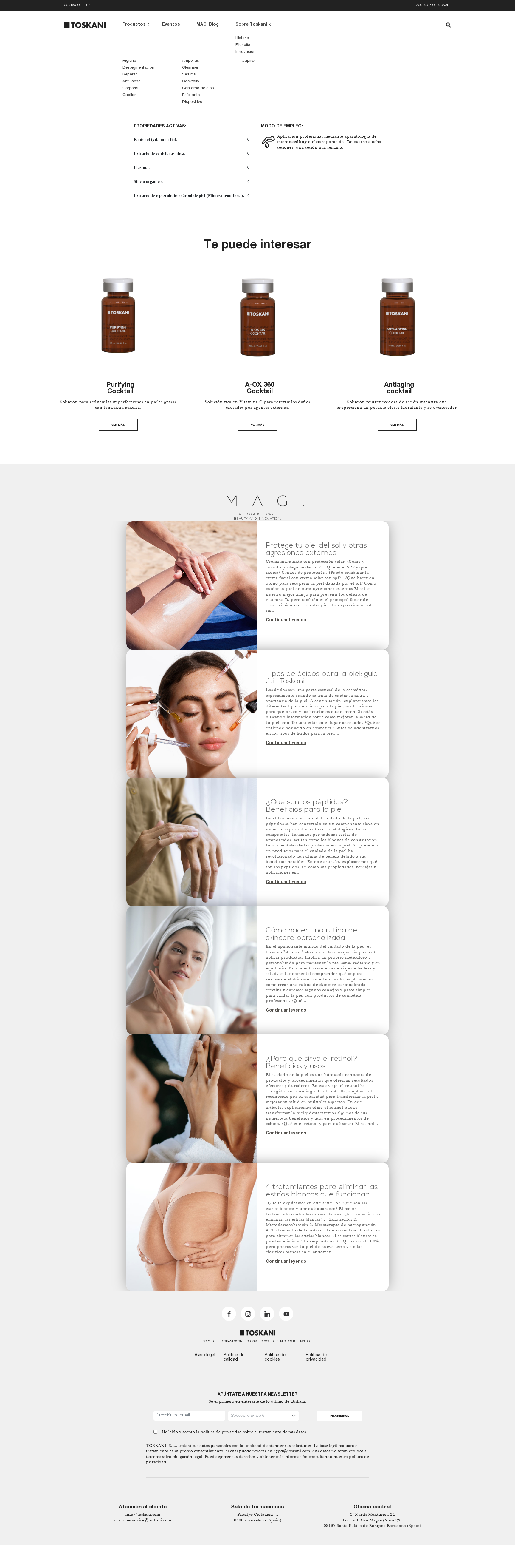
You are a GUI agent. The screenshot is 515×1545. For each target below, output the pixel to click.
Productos (133, 25)
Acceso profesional (433, 5)
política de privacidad (221, 1431)
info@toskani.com (142, 1514)
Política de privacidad (316, 1357)
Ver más (118, 425)
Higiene (129, 61)
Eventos (171, 25)
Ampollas (190, 61)
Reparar (129, 75)
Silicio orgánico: (148, 181)
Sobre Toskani (251, 25)
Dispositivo (192, 102)
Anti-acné (131, 82)
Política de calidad (234, 1357)
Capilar (129, 95)
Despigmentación (138, 68)
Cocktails (190, 82)
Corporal (130, 88)
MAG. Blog (207, 25)
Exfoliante (191, 95)
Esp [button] (88, 5)
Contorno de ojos (198, 88)
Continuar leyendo (286, 620)
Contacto (72, 5)
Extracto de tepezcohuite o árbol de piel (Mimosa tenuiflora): (189, 195)
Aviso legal (205, 1355)
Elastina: (142, 167)
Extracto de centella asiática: (160, 153)
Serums (189, 75)
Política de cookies (275, 1357)
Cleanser (190, 68)
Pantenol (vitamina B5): (156, 139)
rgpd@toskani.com (292, 1450)
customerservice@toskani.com (142, 1520)
